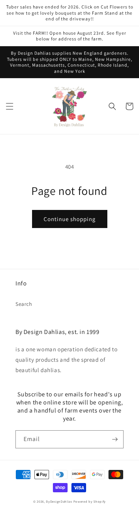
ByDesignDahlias (59, 501)
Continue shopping (70, 219)
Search (23, 303)
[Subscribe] (114, 439)
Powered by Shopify (89, 501)
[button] (9, 106)
